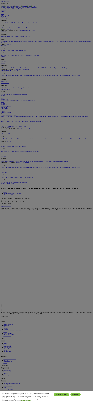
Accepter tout (75, 394)
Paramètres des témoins (61, 394)
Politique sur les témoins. (26, 400)
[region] (46, 396)
